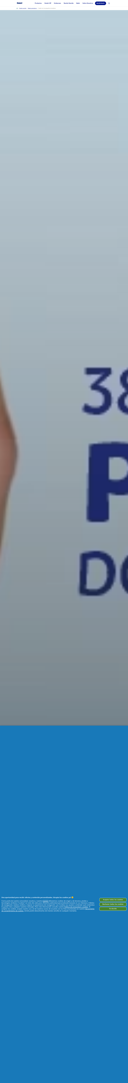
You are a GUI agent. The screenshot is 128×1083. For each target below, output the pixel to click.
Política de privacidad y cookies (76, 907)
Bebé (78, 3)
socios (45, 901)
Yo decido (113, 909)
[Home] (17, 8)
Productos (38, 3)
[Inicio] (20, 2)
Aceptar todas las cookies (113, 900)
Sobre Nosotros (88, 3)
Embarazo (57, 3)
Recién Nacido (69, 3)
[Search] (109, 3)
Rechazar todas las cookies (112, 904)
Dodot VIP (48, 3)
